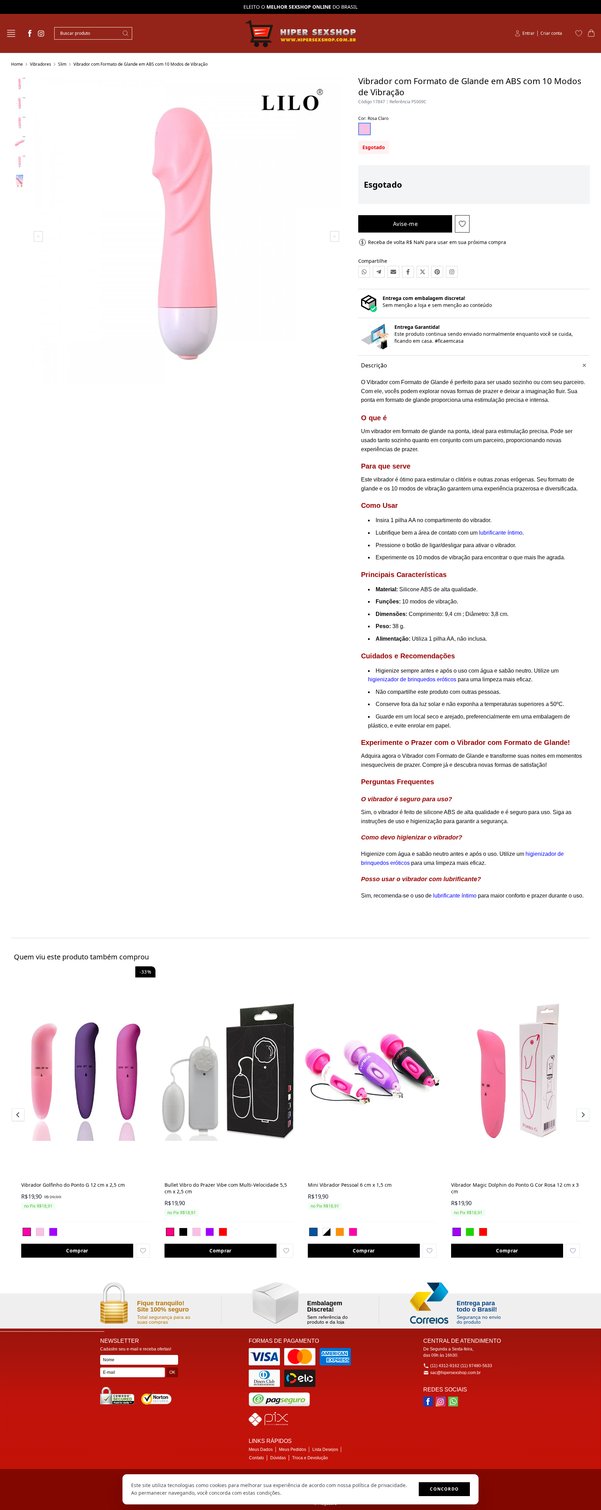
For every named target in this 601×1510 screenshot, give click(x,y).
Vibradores (40, 64)
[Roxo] (53, 1231)
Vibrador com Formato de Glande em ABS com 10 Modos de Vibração (140, 64)
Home (17, 64)
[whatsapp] (453, 1401)
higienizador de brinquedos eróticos (412, 679)
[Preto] (183, 1231)
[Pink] (170, 1231)
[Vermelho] (223, 1231)
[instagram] (41, 33)
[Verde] (469, 1231)
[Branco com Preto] (326, 1231)
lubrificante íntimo (500, 533)
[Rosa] (26, 1231)
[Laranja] (339, 1231)
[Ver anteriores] (19, 1115)
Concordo (444, 1489)
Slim (62, 64)
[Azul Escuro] (313, 1231)
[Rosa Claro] (40, 1231)
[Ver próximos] (582, 1115)
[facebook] (30, 33)
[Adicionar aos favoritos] (143, 1251)
